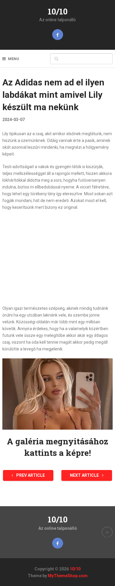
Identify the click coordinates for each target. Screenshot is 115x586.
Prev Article (30, 475)
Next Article (85, 475)
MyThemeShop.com (68, 575)
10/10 (58, 11)
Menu (13, 59)
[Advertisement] (57, 258)
